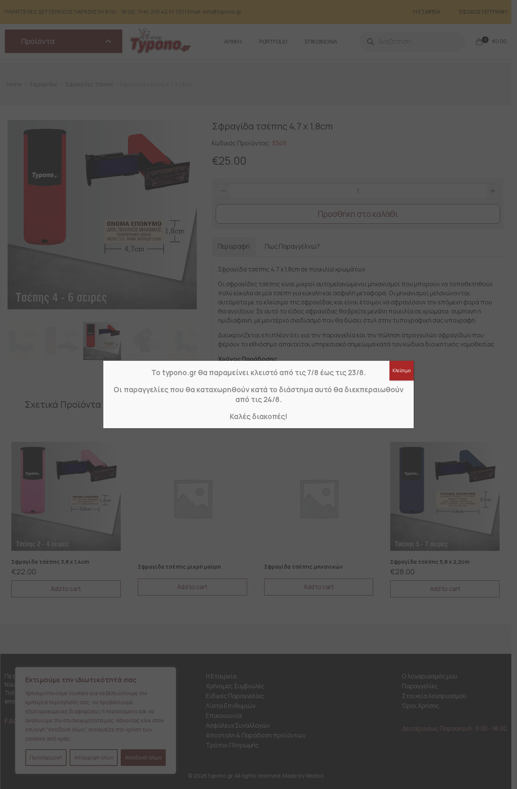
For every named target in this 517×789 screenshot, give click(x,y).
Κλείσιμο (401, 370)
